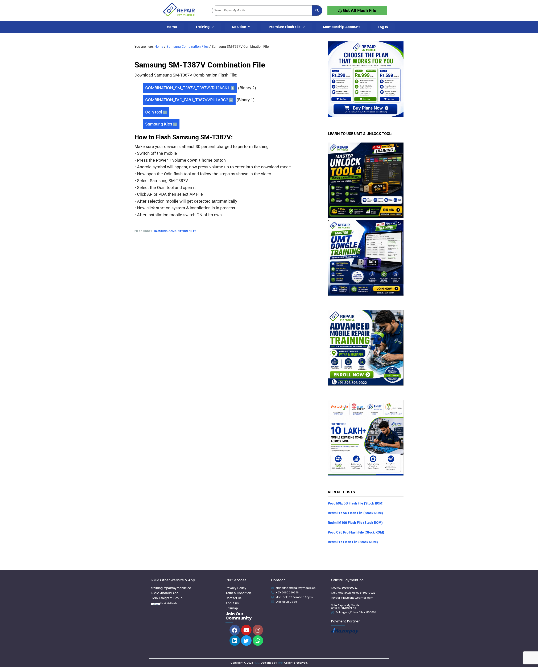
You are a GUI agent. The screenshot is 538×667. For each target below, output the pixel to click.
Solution (239, 26)
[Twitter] (246, 640)
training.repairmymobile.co (171, 588)
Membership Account (341, 26)
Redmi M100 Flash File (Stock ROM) (355, 523)
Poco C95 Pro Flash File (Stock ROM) (356, 532)
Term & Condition (238, 593)
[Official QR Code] (272, 601)
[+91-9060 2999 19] (272, 592)
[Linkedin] (234, 640)
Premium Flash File (285, 26)
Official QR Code (286, 602)
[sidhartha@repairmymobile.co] (272, 587)
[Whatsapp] (258, 640)
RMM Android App (164, 593)
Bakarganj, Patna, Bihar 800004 (356, 612)
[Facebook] (234, 630)
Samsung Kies (158, 124)
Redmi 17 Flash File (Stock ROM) (353, 542)
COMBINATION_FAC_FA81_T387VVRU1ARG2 (186, 99)
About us (232, 603)
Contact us (233, 598)
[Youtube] (246, 630)
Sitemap (231, 608)
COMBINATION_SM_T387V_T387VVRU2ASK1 (187, 87)
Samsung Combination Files (175, 231)
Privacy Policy (235, 588)
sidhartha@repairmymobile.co (295, 588)
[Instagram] (258, 630)
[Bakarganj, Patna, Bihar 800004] (332, 612)
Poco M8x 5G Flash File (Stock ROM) (356, 503)
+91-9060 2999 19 (287, 592)
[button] (204, 27)
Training (202, 26)
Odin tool (153, 112)
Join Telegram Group (166, 598)
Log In (383, 27)
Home (172, 26)
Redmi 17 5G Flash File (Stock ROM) (355, 513)
